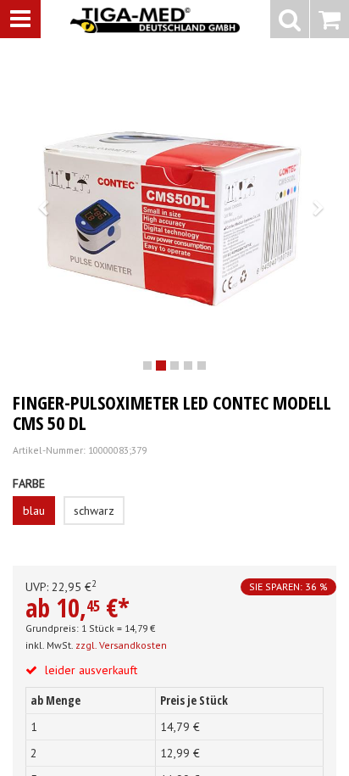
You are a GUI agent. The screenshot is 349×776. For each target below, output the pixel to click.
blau (34, 510)
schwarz (94, 510)
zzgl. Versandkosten (121, 645)
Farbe (29, 483)
